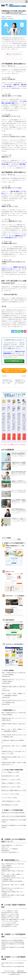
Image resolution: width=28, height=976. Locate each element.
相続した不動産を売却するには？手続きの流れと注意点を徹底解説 (14, 713)
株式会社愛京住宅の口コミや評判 (10, 776)
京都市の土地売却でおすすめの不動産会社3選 (12, 966)
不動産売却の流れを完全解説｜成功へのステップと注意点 (19, 463)
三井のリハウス (10, 571)
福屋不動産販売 (10, 620)
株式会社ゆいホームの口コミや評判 (11, 786)
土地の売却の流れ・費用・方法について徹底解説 (14, 747)
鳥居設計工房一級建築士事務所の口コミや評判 (14, 790)
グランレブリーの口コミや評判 (19, 491)
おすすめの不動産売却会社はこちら (14, 361)
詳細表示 (17, 54)
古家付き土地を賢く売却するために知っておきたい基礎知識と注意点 (14, 735)
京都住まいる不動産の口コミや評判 (19, 481)
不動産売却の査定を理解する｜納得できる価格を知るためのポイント (14, 763)
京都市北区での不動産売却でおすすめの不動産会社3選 (19, 453)
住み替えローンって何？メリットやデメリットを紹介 (19, 519)
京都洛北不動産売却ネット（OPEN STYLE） (12, 845)
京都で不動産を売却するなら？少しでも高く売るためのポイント (19, 509)
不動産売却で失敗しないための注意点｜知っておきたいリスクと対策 (14, 752)
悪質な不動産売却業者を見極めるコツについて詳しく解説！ (19, 472)
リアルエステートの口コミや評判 (10, 794)
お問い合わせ (20, 970)
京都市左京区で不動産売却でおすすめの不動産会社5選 (14, 820)
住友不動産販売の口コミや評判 (10, 805)
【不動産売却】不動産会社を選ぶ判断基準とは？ (13, 741)
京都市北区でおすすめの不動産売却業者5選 (13, 812)
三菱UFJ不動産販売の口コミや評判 (11, 801)
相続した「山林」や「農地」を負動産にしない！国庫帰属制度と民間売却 (13, 730)
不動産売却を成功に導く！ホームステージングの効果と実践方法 (14, 719)
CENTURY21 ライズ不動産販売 (15, 595)
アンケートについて (9, 970)
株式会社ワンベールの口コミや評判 (11, 779)
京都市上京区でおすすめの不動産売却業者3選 (14, 816)
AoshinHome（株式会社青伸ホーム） (10, 852)
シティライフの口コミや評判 (9, 797)
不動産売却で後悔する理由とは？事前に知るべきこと (14, 724)
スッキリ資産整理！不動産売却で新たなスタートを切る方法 (19, 500)
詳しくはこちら (3, 436)
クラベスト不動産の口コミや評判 (10, 772)
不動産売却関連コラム (11, 860)
